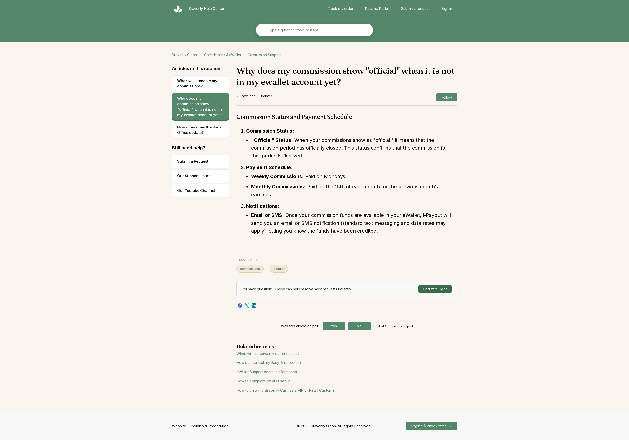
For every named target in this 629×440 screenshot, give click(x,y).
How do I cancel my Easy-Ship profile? (268, 362)
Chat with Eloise (435, 289)
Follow (447, 97)
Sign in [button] (446, 8)
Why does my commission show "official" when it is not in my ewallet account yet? (199, 106)
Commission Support (264, 55)
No (359, 326)
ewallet (279, 268)
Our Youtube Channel (196, 190)
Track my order (340, 8)
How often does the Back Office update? (199, 130)
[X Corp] (247, 305)
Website (179, 426)
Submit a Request (192, 161)
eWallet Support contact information (266, 371)
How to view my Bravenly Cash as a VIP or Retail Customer (286, 390)
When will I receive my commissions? (197, 83)
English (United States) (430, 426)
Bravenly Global (185, 55)
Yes (334, 326)
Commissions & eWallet (222, 55)
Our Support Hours (193, 175)
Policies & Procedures (209, 426)
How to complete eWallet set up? (264, 381)
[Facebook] (240, 305)
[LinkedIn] (254, 305)
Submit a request (415, 8)
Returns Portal (377, 8)
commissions (250, 268)
